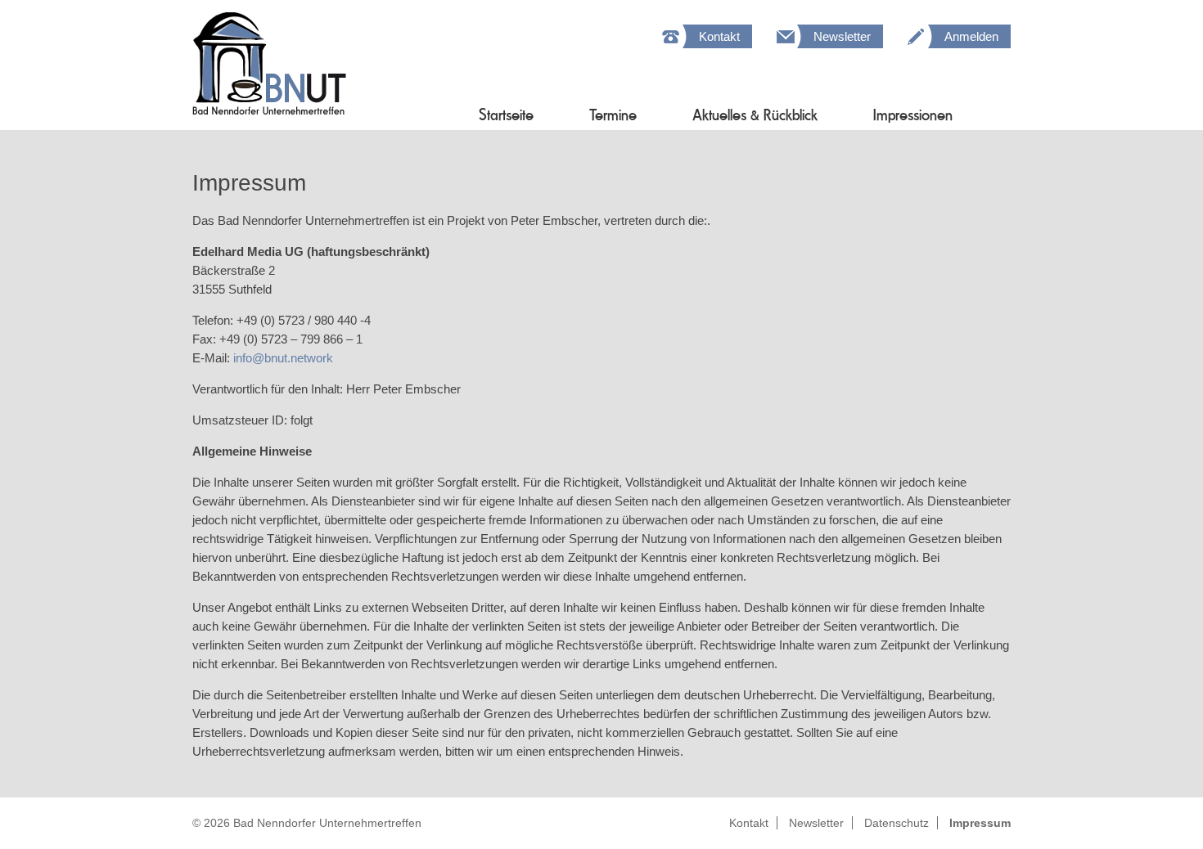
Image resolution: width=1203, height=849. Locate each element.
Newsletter (842, 36)
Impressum (980, 822)
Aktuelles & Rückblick (755, 115)
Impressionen (913, 115)
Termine (613, 115)
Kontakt (719, 36)
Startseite (506, 115)
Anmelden (971, 36)
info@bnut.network (283, 358)
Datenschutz (896, 822)
